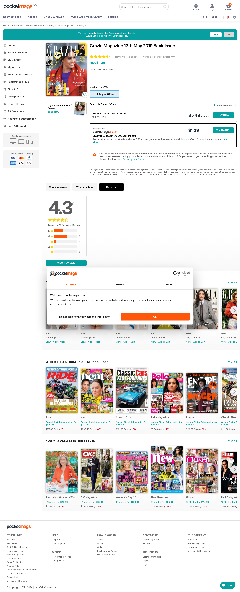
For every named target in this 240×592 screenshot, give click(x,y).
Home (11, 45)
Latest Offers (16, 103)
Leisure (113, 17)
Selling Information (152, 556)
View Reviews (66, 262)
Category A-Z (16, 96)
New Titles (12, 543)
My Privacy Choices (17, 581)
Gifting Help (58, 560)
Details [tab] (120, 284)
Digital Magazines (106, 554)
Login (145, 564)
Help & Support (17, 126)
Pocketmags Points (107, 551)
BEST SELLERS (12, 17)
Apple (100, 539)
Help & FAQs (58, 539)
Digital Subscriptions (13, 25)
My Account (15, 67)
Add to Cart (59, 342)
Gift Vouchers (16, 111)
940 (48, 333)
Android (101, 543)
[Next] (234, 310)
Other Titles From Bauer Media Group (77, 361)
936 (188, 333)
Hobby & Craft (54, 17)
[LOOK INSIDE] (66, 95)
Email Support (59, 543)
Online (100, 547)
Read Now (53, 111)
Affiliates (147, 543)
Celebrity (49, 25)
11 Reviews (119, 56)
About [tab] (169, 284)
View (48, 342)
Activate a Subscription (22, 118)
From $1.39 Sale (17, 52)
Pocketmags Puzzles (20, 74)
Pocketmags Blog (15, 554)
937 (153, 333)
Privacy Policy (14, 566)
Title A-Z (13, 89)
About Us (192, 539)
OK (155, 316)
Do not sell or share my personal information (84, 316)
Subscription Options (135, 159)
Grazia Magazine (65, 25)
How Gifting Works (61, 556)
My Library (14, 59)
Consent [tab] (71, 284)
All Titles (11, 539)
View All (232, 282)
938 (118, 333)
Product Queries (151, 539)
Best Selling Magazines (18, 547)
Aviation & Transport (86, 17)
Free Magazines (15, 551)
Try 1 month (223, 130)
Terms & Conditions (17, 573)
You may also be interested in (70, 440)
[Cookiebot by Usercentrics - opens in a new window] (175, 273)
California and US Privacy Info (22, 569)
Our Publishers (14, 558)
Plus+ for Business (16, 562)
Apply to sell (149, 560)
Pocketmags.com (197, 543)
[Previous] (48, 392)
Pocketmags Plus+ (19, 81)
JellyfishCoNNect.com (199, 551)
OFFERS (32, 17)
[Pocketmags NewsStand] (19, 6)
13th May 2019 (82, 25)
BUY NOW (223, 115)
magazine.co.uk (196, 547)
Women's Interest (34, 25)
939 (83, 333)
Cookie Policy (13, 577)
